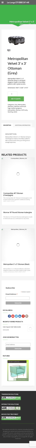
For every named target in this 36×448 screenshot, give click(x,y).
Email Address (11, 294)
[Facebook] (9, 316)
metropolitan (11, 110)
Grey (16, 104)
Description (7, 125)
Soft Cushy (24, 110)
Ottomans (10, 106)
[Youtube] (13, 316)
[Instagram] (26, 316)
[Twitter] (16, 316)
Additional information (22, 125)
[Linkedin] (20, 316)
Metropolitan (22, 104)
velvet (15, 112)
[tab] (7, 125)
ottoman (18, 110)
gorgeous (19, 108)
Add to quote (16, 99)
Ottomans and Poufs (20, 106)
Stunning (10, 112)
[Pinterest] (23, 316)
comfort (13, 108)
